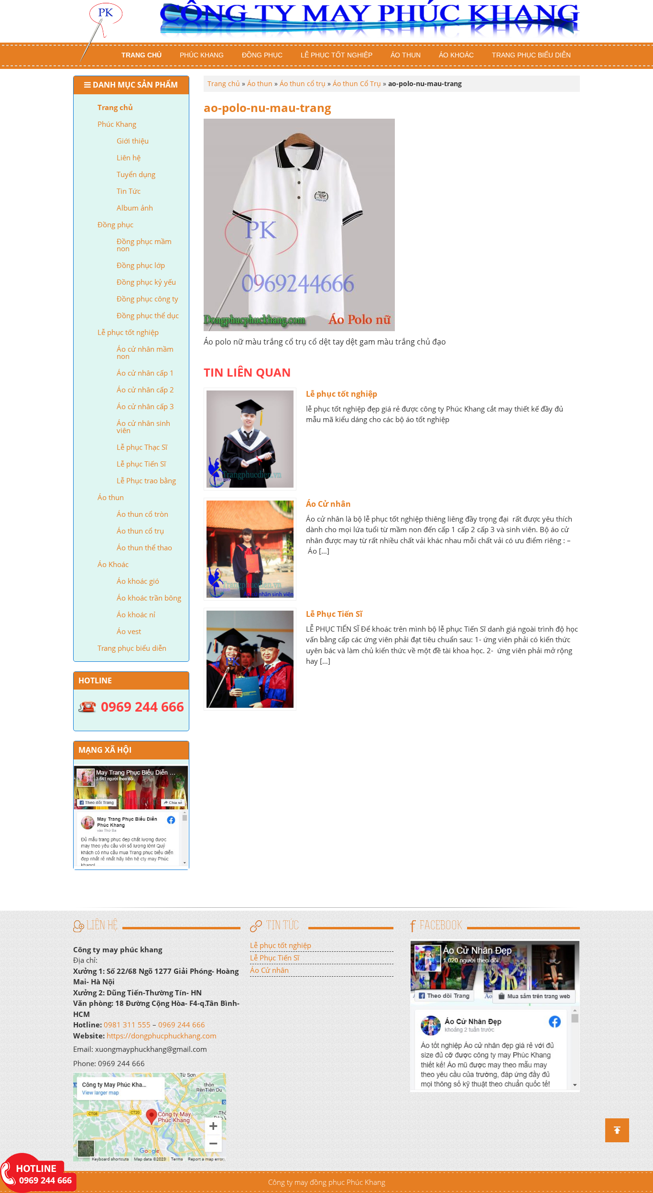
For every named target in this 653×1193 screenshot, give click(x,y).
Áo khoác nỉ (136, 614)
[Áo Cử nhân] (250, 549)
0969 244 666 (181, 1024)
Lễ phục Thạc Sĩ (142, 447)
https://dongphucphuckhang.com (162, 1035)
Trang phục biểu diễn (531, 55)
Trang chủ (141, 55)
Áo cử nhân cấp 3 (145, 406)
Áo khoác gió (138, 581)
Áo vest (129, 631)
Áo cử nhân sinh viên (143, 426)
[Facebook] (495, 1014)
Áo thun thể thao (144, 547)
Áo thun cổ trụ (140, 530)
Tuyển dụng (136, 174)
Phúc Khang (202, 55)
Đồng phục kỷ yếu (146, 282)
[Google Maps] (149, 1116)
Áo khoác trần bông (149, 597)
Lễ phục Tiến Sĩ (141, 463)
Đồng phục (262, 55)
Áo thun (406, 55)
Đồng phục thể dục (148, 315)
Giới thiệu (133, 140)
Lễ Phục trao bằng (146, 480)
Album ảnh (135, 207)
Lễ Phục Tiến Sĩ (334, 614)
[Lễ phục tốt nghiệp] (250, 439)
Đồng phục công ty (147, 298)
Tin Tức (129, 191)
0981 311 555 (127, 1024)
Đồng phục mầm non (144, 244)
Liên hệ (129, 157)
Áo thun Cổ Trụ (357, 83)
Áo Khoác (456, 55)
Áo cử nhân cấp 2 (145, 389)
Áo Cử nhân (328, 504)
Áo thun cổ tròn (142, 514)
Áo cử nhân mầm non (145, 352)
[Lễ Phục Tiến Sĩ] (250, 659)
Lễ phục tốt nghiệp (336, 55)
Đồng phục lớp (141, 265)
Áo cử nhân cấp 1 (145, 373)
